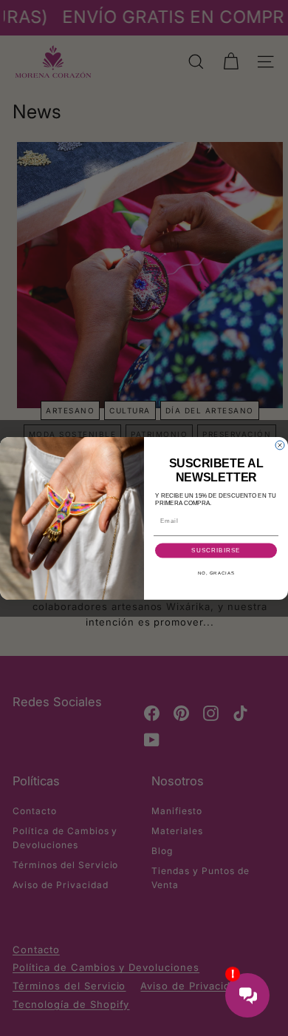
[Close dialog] (279, 445)
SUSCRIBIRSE (216, 550)
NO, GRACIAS (216, 572)
